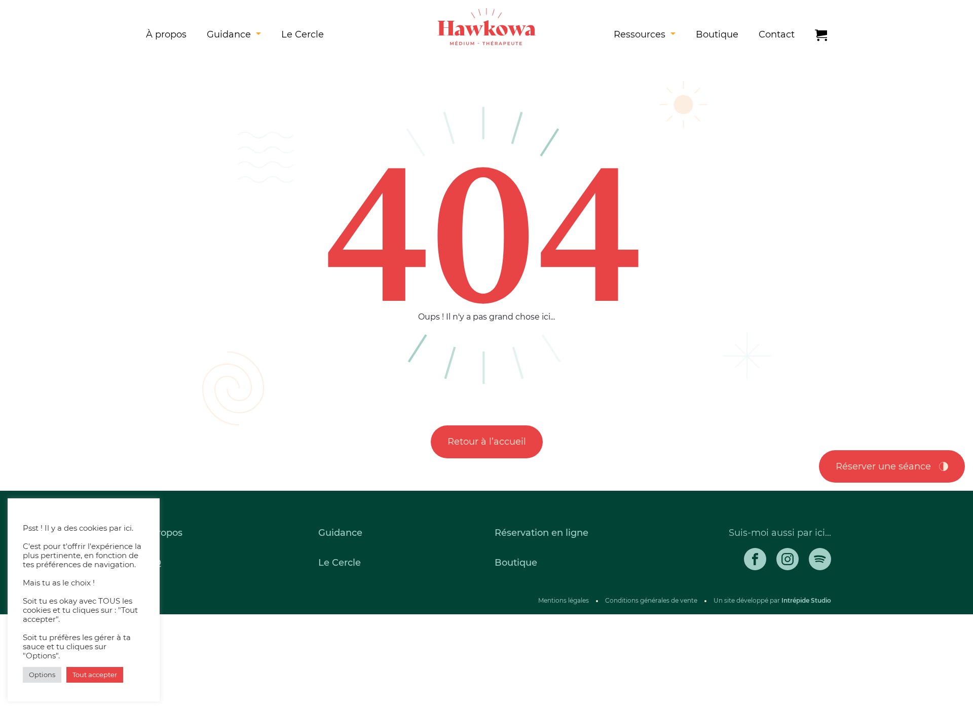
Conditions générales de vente (651, 600)
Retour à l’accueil (486, 441)
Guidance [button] (230, 34)
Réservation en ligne (541, 532)
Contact (777, 34)
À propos (166, 34)
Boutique (717, 34)
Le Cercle (302, 34)
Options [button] (42, 675)
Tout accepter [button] (94, 675)
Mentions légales (563, 600)
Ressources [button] (641, 34)
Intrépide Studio (806, 600)
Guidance (340, 532)
